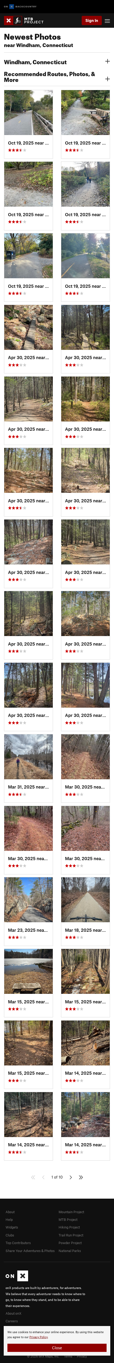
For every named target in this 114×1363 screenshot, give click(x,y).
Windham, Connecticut (35, 61)
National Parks (70, 1251)
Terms (68, 1356)
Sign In (91, 20)
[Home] (26, 20)
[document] (57, 1341)
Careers (12, 1321)
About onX (13, 1313)
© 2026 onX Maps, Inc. (43, 1356)
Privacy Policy (38, 1337)
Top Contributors (18, 1243)
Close (57, 1347)
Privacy (82, 1356)
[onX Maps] (17, 1280)
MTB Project (68, 1219)
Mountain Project (71, 1212)
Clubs (10, 1235)
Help (9, 1219)
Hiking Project (69, 1227)
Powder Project (70, 1243)
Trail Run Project (71, 1235)
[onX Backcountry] (20, 7)
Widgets (12, 1227)
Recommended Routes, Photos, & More (49, 76)
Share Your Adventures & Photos (30, 1251)
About (10, 1212)
